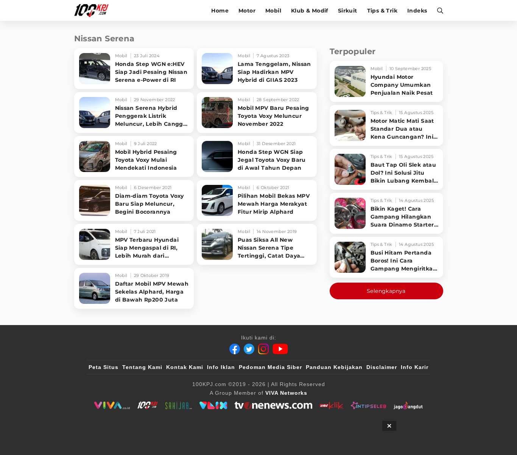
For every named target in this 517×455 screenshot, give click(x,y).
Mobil (273, 10)
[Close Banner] (389, 426)
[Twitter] (249, 349)
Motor (246, 10)
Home (220, 10)
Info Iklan (221, 367)
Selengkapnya (386, 291)
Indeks (417, 10)
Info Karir (414, 367)
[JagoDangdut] (408, 405)
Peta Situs (103, 367)
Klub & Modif (309, 10)
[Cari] (437, 10)
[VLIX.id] (213, 405)
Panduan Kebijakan (334, 367)
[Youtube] (280, 349)
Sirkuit (347, 10)
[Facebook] (234, 349)
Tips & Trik (382, 10)
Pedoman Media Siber (270, 367)
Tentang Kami (142, 367)
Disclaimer (381, 367)
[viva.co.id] (111, 405)
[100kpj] (147, 405)
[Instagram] (263, 349)
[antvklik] (331, 405)
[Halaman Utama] (94, 10)
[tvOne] (273, 405)
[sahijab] (178, 405)
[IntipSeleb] (368, 405)
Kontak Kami (184, 367)
